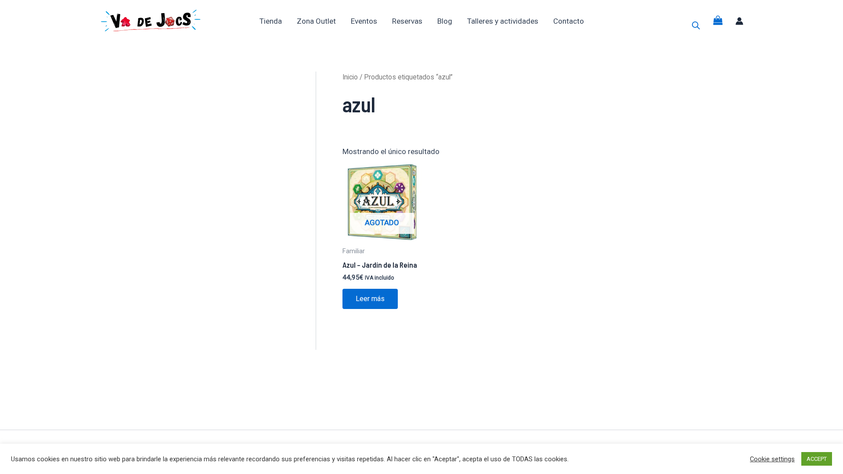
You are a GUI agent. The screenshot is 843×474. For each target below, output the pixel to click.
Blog (444, 21)
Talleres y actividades (502, 21)
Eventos (364, 21)
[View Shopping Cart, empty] (718, 20)
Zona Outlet (316, 21)
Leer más (370, 298)
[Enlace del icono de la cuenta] (739, 21)
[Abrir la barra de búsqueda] (696, 25)
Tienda (270, 21)
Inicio (350, 77)
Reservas (407, 21)
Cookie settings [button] (772, 459)
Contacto (568, 21)
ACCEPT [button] (817, 459)
